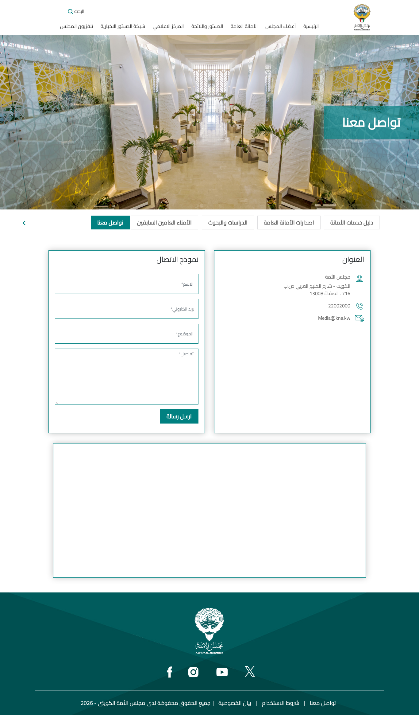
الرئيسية (311, 26)
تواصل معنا (110, 222)
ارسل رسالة (179, 416)
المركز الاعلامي (168, 26)
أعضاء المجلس (280, 26)
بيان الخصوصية (234, 703)
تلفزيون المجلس (76, 26)
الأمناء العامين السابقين (164, 222)
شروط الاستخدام (280, 703)
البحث (78, 11)
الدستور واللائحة (207, 26)
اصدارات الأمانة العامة (289, 222)
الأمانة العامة (244, 26)
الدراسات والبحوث (228, 222)
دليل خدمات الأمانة (351, 222)
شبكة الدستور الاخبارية (123, 26)
